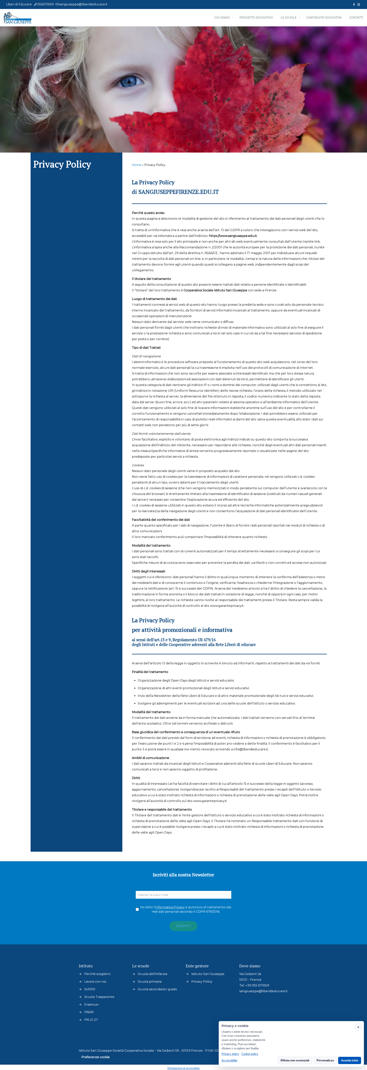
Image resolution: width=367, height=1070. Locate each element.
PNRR (89, 1012)
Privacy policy (230, 1054)
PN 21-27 (91, 1020)
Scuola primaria (150, 981)
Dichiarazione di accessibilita (183, 1068)
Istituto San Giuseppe (207, 974)
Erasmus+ (91, 1004)
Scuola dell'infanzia (152, 974)
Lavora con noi (95, 981)
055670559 (45, 4)
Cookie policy (249, 1054)
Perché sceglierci (97, 974)
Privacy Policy (201, 981)
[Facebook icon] (353, 4)
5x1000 (89, 989)
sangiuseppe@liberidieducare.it (83, 4)
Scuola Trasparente (99, 997)
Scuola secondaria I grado (157, 989)
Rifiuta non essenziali (295, 1060)
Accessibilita (229, 1060)
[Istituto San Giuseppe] (17, 17)
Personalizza (325, 1060)
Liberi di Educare (19, 4)
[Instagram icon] (358, 4)
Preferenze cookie (95, 1057)
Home (136, 165)
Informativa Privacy (170, 907)
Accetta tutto (349, 1060)
